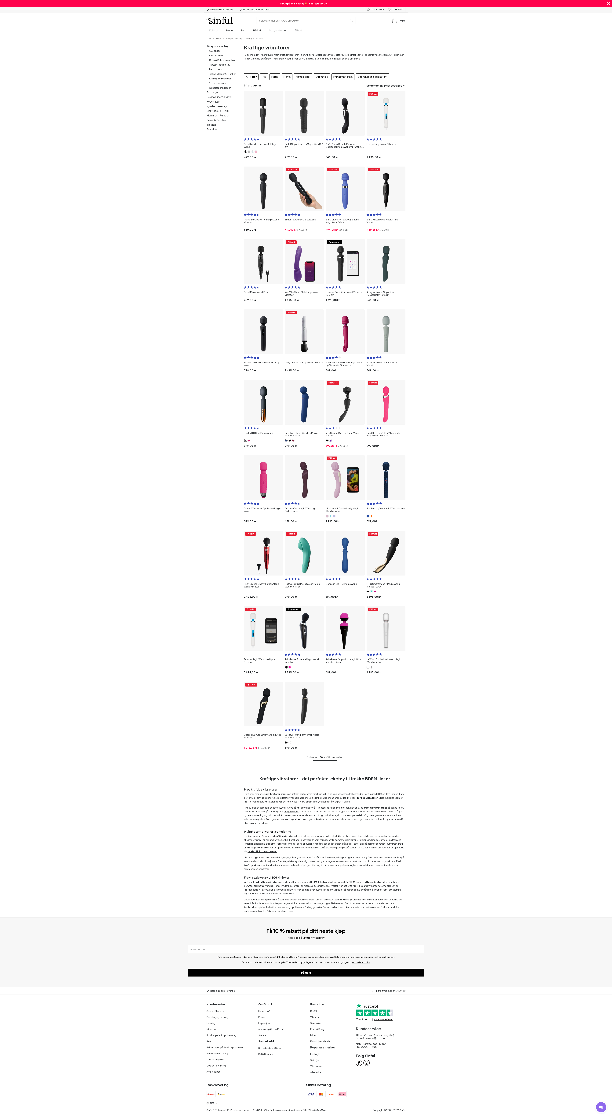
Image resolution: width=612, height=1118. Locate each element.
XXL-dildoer (215, 50)
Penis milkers (215, 69)
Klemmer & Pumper (218, 115)
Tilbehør (211, 124)
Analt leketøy (216, 55)
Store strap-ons (217, 83)
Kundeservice (377, 9)
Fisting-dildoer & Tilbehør (222, 73)
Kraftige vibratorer (220, 78)
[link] (209, 38)
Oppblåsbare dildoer (220, 87)
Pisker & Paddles (216, 120)
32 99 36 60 (397, 9)
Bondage (212, 92)
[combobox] (303, 20)
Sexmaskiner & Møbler (219, 97)
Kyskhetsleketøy (217, 106)
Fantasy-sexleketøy (219, 64)
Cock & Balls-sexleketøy (222, 60)
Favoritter (212, 129)
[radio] (245, 139)
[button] (608, 3)
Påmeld (306, 972)
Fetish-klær (213, 101)
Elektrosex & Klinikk (218, 110)
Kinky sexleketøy (217, 46)
